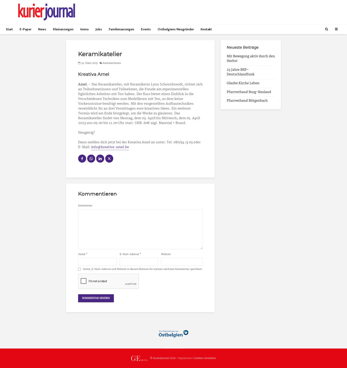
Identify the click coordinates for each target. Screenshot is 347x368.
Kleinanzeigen (63, 29)
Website (166, 254)
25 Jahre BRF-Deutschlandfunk (240, 72)
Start (9, 29)
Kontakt (206, 29)
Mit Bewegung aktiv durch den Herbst (251, 59)
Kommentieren (112, 63)
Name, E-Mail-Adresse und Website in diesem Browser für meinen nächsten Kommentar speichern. (143, 269)
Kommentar (85, 206)
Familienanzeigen (121, 29)
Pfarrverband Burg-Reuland (249, 92)
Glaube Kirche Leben (243, 83)
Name (83, 254)
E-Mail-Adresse (130, 254)
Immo (84, 29)
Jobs (99, 29)
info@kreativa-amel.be (110, 147)
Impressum (185, 358)
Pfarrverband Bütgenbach (247, 101)
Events (146, 29)
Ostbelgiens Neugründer (176, 29)
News (42, 29)
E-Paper (25, 29)
